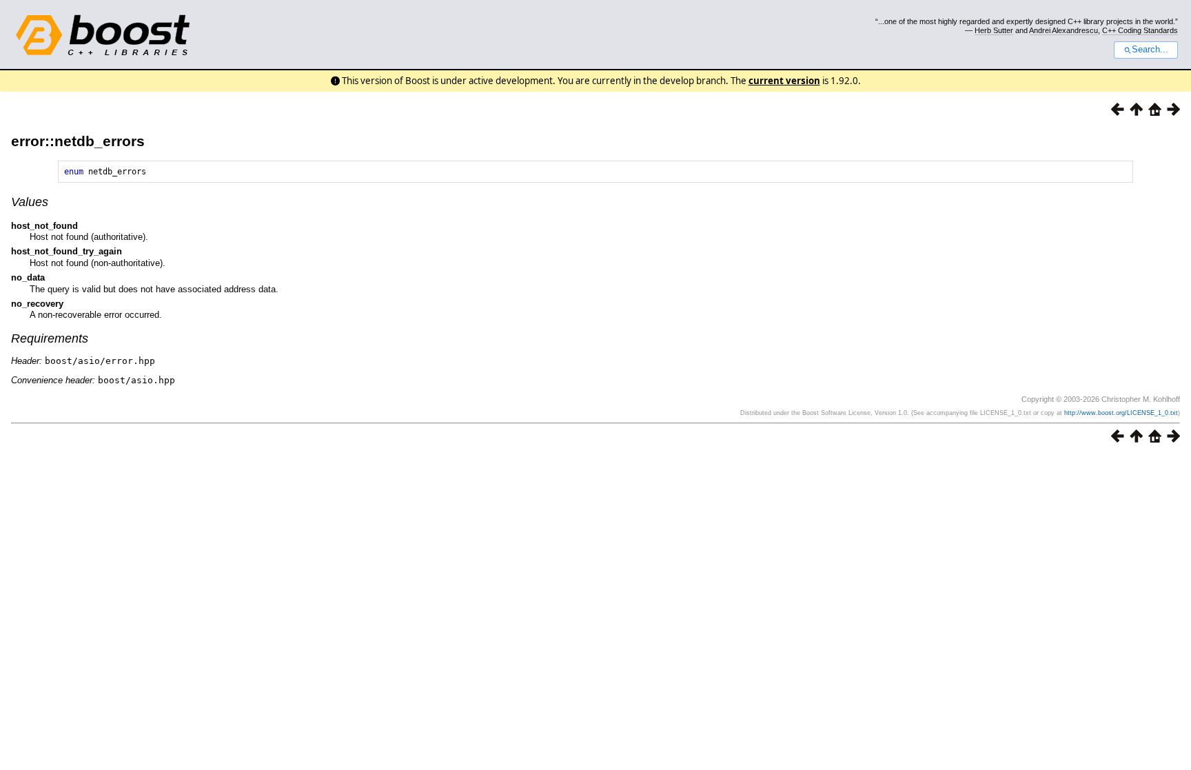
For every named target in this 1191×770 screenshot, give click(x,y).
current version (784, 80)
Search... (1150, 49)
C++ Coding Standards (1140, 30)
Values (29, 202)
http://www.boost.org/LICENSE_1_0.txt (1121, 412)
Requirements (49, 338)
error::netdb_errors (78, 141)
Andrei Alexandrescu (1063, 30)
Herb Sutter (994, 30)
